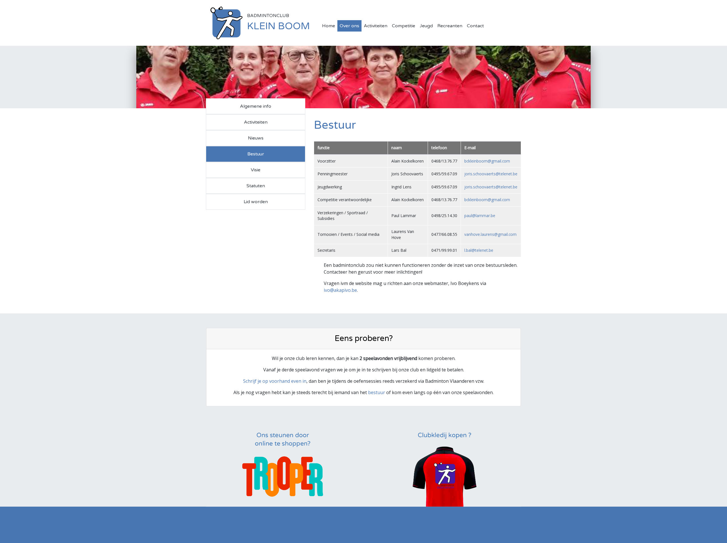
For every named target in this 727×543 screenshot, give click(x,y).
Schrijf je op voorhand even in (274, 381)
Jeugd (426, 26)
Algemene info (255, 106)
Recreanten (449, 26)
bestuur (376, 392)
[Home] (226, 22)
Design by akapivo (299, 520)
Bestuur (255, 154)
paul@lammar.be (479, 215)
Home (328, 26)
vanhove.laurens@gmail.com (490, 234)
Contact (475, 26)
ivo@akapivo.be (340, 290)
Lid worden (256, 202)
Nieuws (256, 138)
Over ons (349, 26)
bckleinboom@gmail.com (487, 161)
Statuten (255, 186)
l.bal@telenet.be (478, 250)
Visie (255, 170)
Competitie (403, 26)
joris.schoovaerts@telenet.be (490, 173)
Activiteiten (375, 26)
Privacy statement (252, 520)
